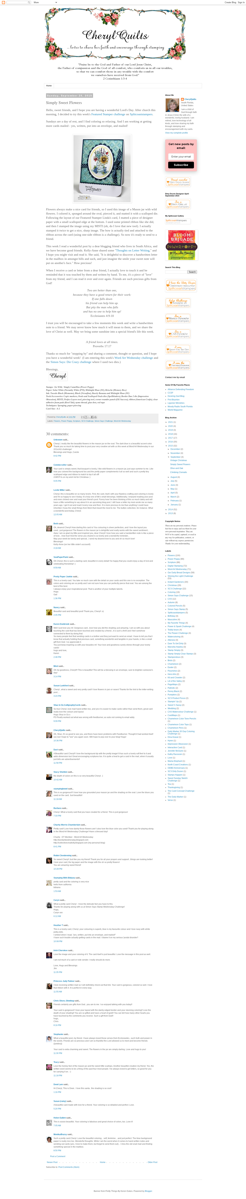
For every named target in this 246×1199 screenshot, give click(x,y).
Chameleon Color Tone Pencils (182, 718)
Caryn (56, 900)
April (173, 493)
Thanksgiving (174, 787)
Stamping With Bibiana (64, 878)
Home (49, 86)
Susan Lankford (61, 685)
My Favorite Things (176, 623)
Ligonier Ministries (176, 403)
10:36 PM (58, 740)
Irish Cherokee (61, 950)
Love (170, 758)
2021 (170, 422)
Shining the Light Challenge (180, 576)
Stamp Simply (174, 650)
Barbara (57, 808)
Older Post (152, 1162)
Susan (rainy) (60, 1101)
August (174, 477)
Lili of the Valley (175, 681)
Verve (170, 800)
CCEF (170, 393)
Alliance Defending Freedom (181, 389)
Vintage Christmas (178, 460)
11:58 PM (58, 763)
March (174, 497)
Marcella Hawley (175, 647)
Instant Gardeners (176, 582)
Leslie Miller (59, 490)
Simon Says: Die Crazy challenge (71, 362)
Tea (169, 784)
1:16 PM (57, 1092)
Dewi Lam (58, 1084)
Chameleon (173, 664)
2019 (170, 430)
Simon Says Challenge (104, 421)
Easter (171, 667)
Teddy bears (173, 630)
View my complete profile (176, 133)
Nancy (57, 607)
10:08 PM (58, 941)
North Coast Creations (178, 764)
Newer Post (52, 1162)
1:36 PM (57, 598)
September (176, 457)
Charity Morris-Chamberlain (67, 825)
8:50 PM (57, 1150)
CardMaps (172, 715)
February (175, 500)
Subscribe (181, 165)
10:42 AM (58, 780)
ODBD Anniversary (176, 768)
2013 (170, 513)
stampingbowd (60, 789)
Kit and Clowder (175, 677)
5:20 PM (57, 1109)
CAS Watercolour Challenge (180, 712)
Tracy (56, 1062)
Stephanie (58, 1034)
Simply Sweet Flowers (180, 464)
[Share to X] (89, 417)
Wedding (172, 708)
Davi (56, 750)
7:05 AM (57, 1125)
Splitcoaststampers (141, 114)
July (173, 481)
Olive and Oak (176, 468)
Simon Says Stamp (176, 609)
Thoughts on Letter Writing (132, 250)
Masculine (172, 619)
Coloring (172, 592)
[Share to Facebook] (92, 417)
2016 (170, 442)
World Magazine (175, 410)
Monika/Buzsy (60, 1134)
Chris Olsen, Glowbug (64, 1001)
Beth (56, 523)
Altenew (171, 640)
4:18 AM (57, 548)
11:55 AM (58, 992)
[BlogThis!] (86, 417)
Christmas (172, 585)
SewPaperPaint (61, 557)
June (173, 485)
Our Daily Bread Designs (179, 572)
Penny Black (173, 691)
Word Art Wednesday (122, 421)
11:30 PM (58, 1053)
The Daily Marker (175, 797)
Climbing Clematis (178, 472)
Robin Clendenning (62, 855)
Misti (56, 666)
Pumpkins (172, 695)
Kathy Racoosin (175, 754)
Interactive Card (175, 747)
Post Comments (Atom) (68, 1167)
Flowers (57, 421)
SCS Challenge (87, 421)
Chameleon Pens (176, 728)
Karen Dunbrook (61, 624)
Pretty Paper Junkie (63, 576)
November (176, 453)
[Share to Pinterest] (95, 417)
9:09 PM (57, 721)
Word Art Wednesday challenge (133, 357)
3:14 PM (57, 676)
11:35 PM (58, 972)
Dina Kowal (173, 737)
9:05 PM (57, 481)
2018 (170, 434)
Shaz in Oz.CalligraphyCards (67, 705)
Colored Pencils (175, 606)
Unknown (58, 440)
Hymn (170, 740)
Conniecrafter (60, 465)
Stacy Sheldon (60, 772)
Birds (170, 660)
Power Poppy (66, 421)
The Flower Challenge (178, 633)
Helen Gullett (60, 1118)
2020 (170, 426)
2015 (170, 446)
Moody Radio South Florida (180, 406)
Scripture (76, 421)
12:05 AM (58, 514)
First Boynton (174, 399)
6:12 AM (57, 916)
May (173, 489)
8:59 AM (57, 568)
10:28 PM (58, 869)
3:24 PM (57, 696)
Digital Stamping (175, 566)
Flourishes (172, 671)
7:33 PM (57, 816)
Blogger (148, 1191)
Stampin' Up (173, 701)
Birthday (171, 616)
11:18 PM (58, 1075)
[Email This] (82, 417)
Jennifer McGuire (175, 751)
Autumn (171, 602)
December (176, 449)
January (174, 504)
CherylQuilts (59, 730)
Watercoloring (174, 636)
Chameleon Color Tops (178, 724)
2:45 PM (57, 615)
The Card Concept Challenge (181, 791)
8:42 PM (57, 456)
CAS (170, 599)
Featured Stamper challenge (108, 114)
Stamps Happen (175, 775)
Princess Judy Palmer (64, 981)
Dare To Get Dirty (175, 643)
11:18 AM (58, 799)
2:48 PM (57, 657)
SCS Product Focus (176, 698)
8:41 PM (57, 846)
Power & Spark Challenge (179, 626)
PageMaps (173, 684)
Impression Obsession (178, 744)
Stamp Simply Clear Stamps (180, 654)
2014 (170, 509)
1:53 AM (57, 891)
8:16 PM (57, 1025)
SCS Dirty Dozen (175, 771)
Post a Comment (57, 1156)
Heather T (58, 925)
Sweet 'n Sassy (174, 705)
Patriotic (171, 688)
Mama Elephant (175, 761)
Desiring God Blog (176, 396)
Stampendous (174, 657)
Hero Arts (172, 674)
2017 (170, 438)
